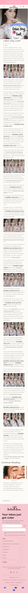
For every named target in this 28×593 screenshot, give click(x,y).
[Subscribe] (24, 525)
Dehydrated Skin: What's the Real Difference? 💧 (13, 479)
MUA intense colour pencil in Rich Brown (13, 239)
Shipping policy (19, 582)
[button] (4, 6)
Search (4, 555)
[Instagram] (11, 572)
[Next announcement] (24, 2)
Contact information (10, 582)
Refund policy (6, 579)
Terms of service (21, 579)
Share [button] (6, 45)
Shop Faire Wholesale (8, 541)
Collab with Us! (6, 546)
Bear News (5, 552)
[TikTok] (14, 572)
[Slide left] (11, 496)
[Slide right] (16, 496)
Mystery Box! (6, 549)
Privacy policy (13, 579)
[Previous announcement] (3, 2)
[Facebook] (17, 572)
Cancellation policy (14, 585)
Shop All (5, 557)
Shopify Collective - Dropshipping (11, 543)
